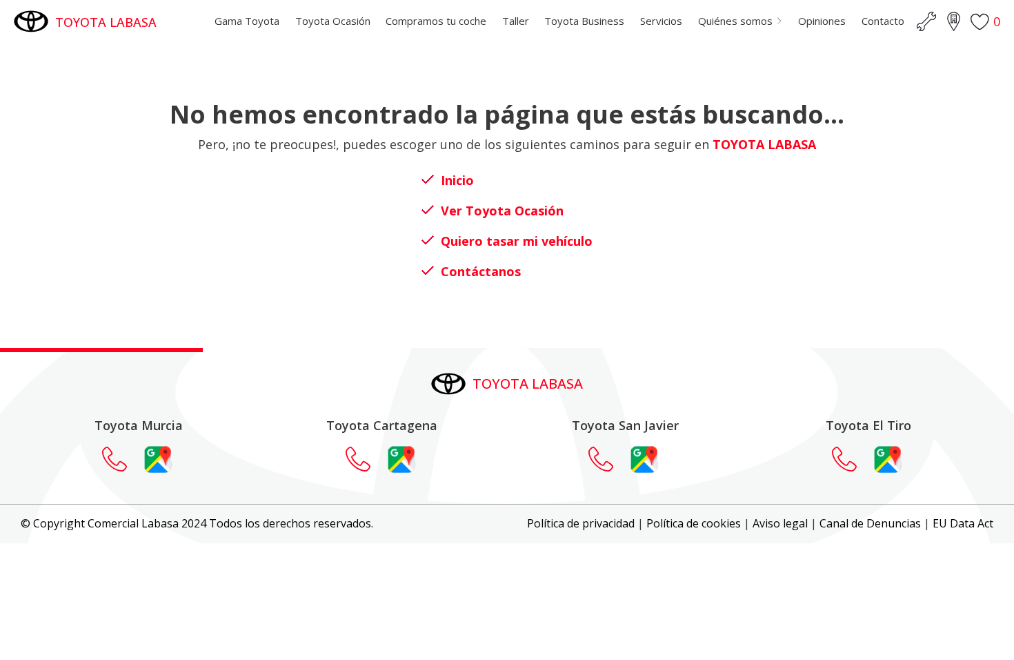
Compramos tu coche (436, 21)
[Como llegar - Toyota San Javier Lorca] (644, 459)
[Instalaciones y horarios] (953, 21)
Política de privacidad (581, 523)
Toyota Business (584, 21)
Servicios (661, 21)
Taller (515, 21)
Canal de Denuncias (870, 523)
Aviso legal (780, 523)
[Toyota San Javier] (607, 459)
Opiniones (822, 21)
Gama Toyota (247, 21)
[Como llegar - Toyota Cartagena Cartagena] (401, 459)
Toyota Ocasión (332, 21)
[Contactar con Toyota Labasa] (121, 459)
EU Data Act (963, 523)
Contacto (883, 21)
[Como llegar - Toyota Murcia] (158, 459)
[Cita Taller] (926, 21)
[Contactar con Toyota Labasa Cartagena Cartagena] (365, 459)
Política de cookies (693, 523)
